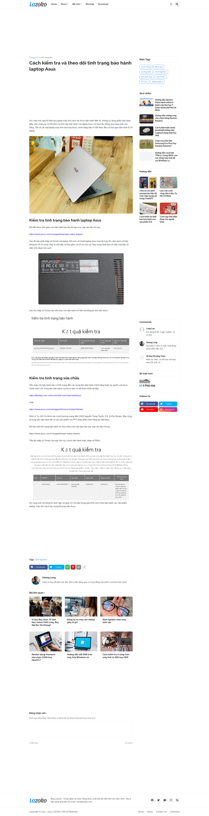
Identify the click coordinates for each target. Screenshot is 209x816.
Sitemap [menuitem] (90, 4)
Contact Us (161, 812)
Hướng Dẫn (146, 72)
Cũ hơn (128, 743)
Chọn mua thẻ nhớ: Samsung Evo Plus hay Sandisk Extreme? (165, 143)
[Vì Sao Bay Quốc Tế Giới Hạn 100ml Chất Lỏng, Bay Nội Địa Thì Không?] (45, 607)
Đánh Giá (159, 67)
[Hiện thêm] (84, 567)
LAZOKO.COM (58, 812)
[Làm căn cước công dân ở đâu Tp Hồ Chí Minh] (168, 182)
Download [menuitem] (103, 4)
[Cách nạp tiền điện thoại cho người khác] (168, 208)
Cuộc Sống (146, 67)
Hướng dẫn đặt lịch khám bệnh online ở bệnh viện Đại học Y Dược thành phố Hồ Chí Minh (165, 105)
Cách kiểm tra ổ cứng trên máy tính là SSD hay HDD (116, 656)
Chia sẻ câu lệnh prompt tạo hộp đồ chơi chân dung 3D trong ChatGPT (148, 195)
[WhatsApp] (67, 567)
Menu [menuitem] (64, 4)
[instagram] (171, 800)
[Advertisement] (104, 32)
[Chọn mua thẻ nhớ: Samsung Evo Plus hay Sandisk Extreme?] (146, 144)
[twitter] (158, 800)
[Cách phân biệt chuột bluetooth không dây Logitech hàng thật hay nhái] (146, 131)
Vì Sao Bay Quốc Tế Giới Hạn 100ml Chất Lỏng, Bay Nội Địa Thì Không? (45, 622)
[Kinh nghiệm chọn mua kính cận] (116, 607)
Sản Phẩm (161, 77)
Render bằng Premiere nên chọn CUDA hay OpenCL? (43, 657)
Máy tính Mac (146, 77)
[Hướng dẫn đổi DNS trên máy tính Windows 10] (81, 641)
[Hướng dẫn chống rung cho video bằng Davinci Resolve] (146, 118)
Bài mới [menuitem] (76, 4)
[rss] (177, 800)
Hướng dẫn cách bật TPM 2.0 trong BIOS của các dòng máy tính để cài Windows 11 (166, 157)
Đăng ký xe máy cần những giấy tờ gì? (81, 621)
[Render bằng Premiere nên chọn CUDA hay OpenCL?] (45, 641)
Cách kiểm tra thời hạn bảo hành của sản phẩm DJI (147, 219)
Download (175, 812)
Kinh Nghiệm (47, 58)
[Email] (78, 567)
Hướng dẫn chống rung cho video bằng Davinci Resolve (166, 118)
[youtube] (164, 800)
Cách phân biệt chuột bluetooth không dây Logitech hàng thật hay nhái (165, 131)
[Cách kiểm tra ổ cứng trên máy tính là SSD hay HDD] (116, 641)
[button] (171, 4)
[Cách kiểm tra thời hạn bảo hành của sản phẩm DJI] (148, 208)
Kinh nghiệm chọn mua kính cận (114, 621)
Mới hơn (34, 743)
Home (141, 812)
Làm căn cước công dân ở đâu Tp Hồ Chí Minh (168, 193)
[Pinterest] (73, 567)
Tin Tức (144, 82)
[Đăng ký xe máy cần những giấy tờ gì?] (81, 607)
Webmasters (157, 82)
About (150, 812)
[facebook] (152, 800)
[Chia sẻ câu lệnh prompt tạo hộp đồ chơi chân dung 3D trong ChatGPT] (148, 182)
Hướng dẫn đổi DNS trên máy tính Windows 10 (79, 656)
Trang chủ (34, 58)
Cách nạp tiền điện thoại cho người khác (168, 219)
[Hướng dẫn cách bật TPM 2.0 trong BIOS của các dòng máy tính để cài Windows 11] (146, 156)
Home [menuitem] (54, 4)
